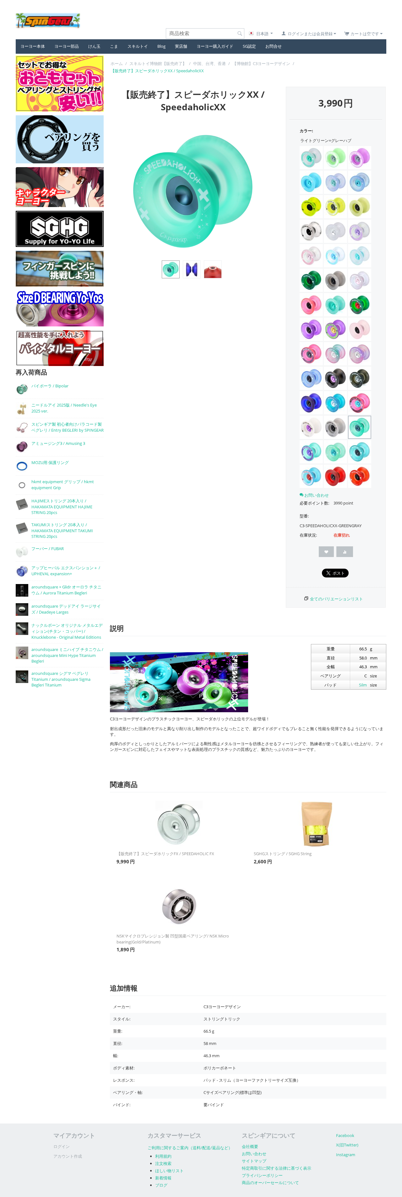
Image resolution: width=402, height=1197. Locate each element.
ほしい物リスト (169, 1170)
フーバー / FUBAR (47, 548)
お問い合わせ (254, 1153)
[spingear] (48, 20)
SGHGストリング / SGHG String (283, 853)
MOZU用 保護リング (50, 462)
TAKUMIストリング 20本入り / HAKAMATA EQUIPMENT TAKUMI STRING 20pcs (62, 530)
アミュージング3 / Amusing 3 (58, 443)
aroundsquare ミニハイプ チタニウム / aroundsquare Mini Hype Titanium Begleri (67, 655)
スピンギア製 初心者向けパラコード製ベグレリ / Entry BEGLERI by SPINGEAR (67, 427)
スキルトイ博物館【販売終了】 (158, 63)
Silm (363, 685)
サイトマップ (254, 1161)
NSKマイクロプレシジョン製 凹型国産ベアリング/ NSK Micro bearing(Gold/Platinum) (173, 939)
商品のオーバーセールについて (270, 1182)
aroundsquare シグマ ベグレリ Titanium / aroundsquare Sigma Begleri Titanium (60, 679)
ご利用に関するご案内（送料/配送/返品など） (190, 1148)
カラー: (306, 131)
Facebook (345, 1135)
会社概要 (250, 1146)
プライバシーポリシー (262, 1175)
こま (114, 46)
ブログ (161, 1185)
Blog (161, 46)
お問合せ (273, 46)
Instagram (345, 1154)
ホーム (117, 63)
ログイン (61, 1146)
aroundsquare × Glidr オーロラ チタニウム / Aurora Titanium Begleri (66, 590)
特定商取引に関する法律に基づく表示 (276, 1168)
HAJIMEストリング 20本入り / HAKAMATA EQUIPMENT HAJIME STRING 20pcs (61, 506)
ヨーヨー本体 (32, 46)
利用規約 (163, 1156)
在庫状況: (308, 535)
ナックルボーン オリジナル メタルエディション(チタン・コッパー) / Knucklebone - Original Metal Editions (67, 631)
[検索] (239, 34)
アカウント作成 (67, 1156)
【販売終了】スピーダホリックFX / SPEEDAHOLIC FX (165, 853)
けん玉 (94, 46)
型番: (304, 516)
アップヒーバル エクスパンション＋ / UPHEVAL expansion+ (65, 571)
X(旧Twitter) (347, 1145)
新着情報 (163, 1178)
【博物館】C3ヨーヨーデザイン (261, 63)
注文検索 (163, 1163)
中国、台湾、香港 (209, 63)
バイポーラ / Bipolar (49, 386)
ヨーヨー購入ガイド (215, 46)
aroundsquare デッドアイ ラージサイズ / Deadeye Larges (66, 609)
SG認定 (249, 46)
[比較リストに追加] (344, 551)
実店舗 (181, 46)
